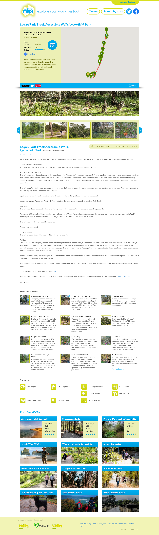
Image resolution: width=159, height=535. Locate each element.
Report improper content (103, 146)
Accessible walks (112, 444)
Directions (31, 54)
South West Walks (31, 444)
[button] (101, 58)
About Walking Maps (88, 524)
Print (135, 85)
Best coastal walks (72, 492)
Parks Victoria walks (114, 492)
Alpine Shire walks (113, 468)
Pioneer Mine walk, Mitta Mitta (119, 419)
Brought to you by (23, 520)
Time (26, 42)
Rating (26, 50)
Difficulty (27, 47)
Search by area (113, 11)
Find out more (25, 154)
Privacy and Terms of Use (107, 524)
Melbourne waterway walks (36, 468)
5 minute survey (124, 276)
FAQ (81, 526)
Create (93, 11)
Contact (131, 524)
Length (26, 45)
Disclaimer (122, 524)
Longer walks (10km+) (74, 468)
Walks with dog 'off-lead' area (37, 492)
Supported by (41, 520)
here (54, 271)
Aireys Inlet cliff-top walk (34, 419)
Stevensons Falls (71, 419)
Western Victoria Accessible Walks (80, 444)
